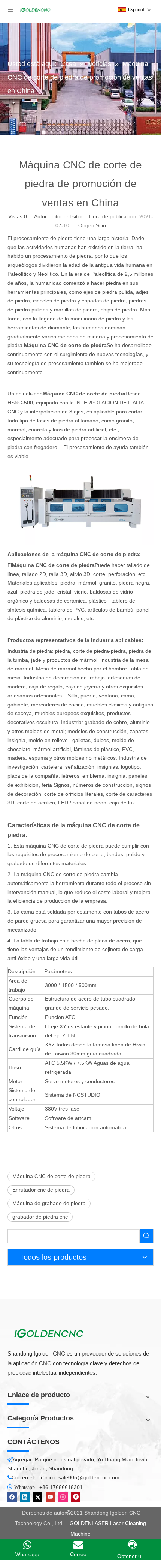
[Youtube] (50, 1497)
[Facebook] (12, 1497)
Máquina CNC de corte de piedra (51, 1176)
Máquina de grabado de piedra (49, 1203)
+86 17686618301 (61, 1487)
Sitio (101, 225)
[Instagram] (63, 1497)
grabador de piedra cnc (40, 1217)
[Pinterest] (75, 1497)
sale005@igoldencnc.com (88, 1477)
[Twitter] (37, 1497)
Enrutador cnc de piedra (41, 1190)
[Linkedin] (25, 1497)
